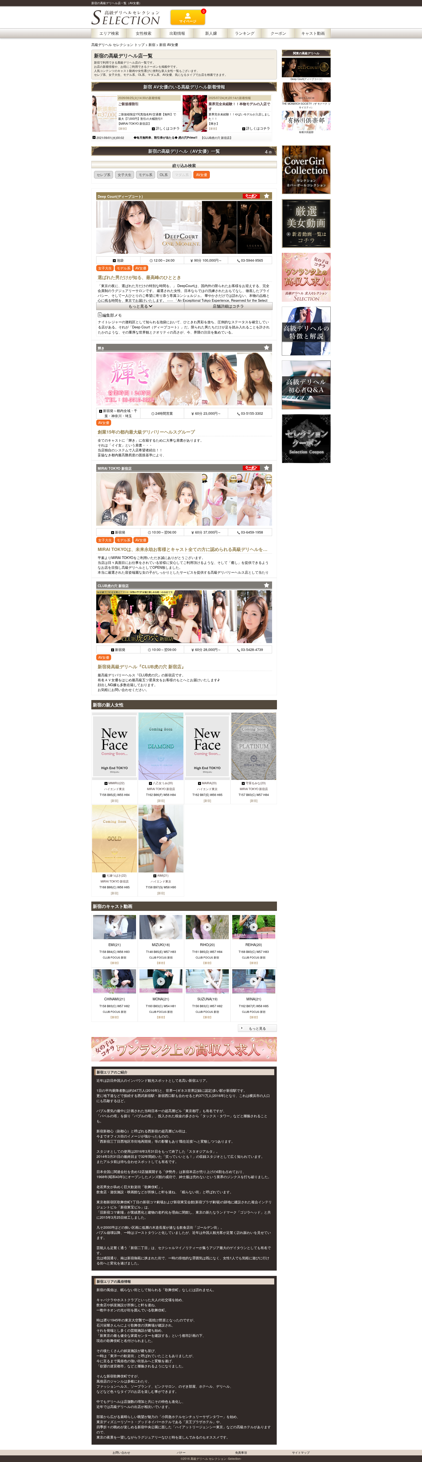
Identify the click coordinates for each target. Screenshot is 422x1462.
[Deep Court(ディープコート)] (184, 227)
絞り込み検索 (184, 165)
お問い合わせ (121, 1452)
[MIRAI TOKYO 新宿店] (184, 499)
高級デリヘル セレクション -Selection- (216, 1458)
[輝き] (184, 379)
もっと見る (138, 306)
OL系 (164, 174)
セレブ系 (103, 174)
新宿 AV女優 (168, 44)
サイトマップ (301, 1452)
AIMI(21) (163, 875)
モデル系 (145, 174)
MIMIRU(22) (116, 783)
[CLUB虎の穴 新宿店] (184, 616)
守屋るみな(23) (256, 783)
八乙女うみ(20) (163, 783)
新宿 (151, 44)
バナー (181, 1452)
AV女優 (201, 174)
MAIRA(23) (209, 783)
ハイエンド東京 (114, 789)
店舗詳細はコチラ (228, 306)
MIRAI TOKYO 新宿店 (161, 789)
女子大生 (124, 174)
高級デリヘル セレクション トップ (118, 44)
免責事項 (241, 1452)
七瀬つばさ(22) (116, 875)
